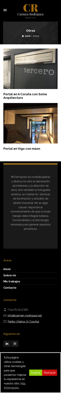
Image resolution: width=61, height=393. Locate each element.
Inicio (7, 269)
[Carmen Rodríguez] (30, 10)
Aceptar (36, 372)
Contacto (9, 287)
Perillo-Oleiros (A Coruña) (23, 321)
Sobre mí (9, 275)
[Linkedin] (7, 344)
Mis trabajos (11, 281)
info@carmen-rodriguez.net (25, 315)
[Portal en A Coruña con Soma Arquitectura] (30, 69)
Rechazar (50, 372)
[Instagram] (14, 344)
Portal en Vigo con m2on (21, 148)
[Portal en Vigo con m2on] (30, 123)
